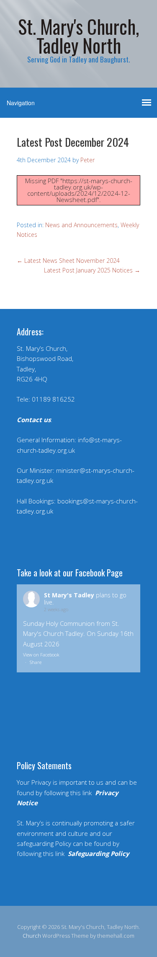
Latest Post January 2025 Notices (92, 270)
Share (35, 662)
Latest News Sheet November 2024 (68, 261)
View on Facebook (41, 654)
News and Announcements (81, 225)
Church (32, 935)
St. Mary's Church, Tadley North (78, 35)
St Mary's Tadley (69, 595)
